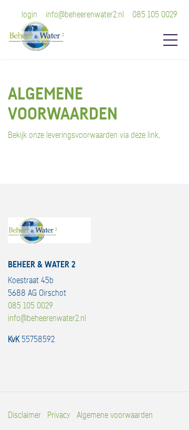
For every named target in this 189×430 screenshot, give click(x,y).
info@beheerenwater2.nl (85, 15)
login (29, 15)
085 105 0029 (154, 15)
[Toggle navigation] (170, 40)
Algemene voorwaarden (115, 415)
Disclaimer (24, 415)
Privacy (58, 415)
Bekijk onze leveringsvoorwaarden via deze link (83, 135)
